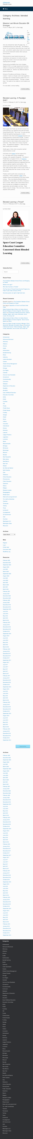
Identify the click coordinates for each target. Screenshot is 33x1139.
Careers (5, 361)
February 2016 (6, 702)
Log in (4, 545)
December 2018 (7, 627)
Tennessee (5, 503)
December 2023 (7, 562)
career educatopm (7, 359)
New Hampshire (7, 457)
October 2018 (6, 631)
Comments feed (7, 549)
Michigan (5, 446)
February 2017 (6, 675)
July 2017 (5, 664)
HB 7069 (28, 38)
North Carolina (6, 470)
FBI (4, 403)
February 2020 (6, 600)
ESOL (4, 397)
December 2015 (7, 706)
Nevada (5, 454)
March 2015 (6, 726)
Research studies (7, 490)
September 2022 (7, 573)
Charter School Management (10, 363)
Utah (4, 517)
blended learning (7, 352)
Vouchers (5, 519)
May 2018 (5, 642)
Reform (5, 486)
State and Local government (10, 497)
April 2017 (5, 671)
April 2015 (5, 724)
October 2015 (6, 711)
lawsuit (13, 153)
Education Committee (8, 395)
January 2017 (6, 678)
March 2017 (6, 673)
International (6, 426)
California (5, 357)
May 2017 (5, 669)
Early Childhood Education (9, 392)
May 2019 (5, 616)
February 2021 (6, 591)
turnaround (5, 510)
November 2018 (7, 629)
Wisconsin (5, 525)
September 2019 (7, 609)
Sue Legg (20, 27)
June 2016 (5, 693)
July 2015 (5, 718)
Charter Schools (7, 366)
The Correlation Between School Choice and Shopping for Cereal (16, 302)
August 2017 (6, 662)
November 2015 (7, 709)
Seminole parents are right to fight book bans (14, 293)
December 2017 (7, 653)
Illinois (4, 419)
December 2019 (7, 604)
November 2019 (7, 607)
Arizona (5, 346)
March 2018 (6, 647)
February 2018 (6, 649)
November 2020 (7, 598)
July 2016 (5, 691)
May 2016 (5, 695)
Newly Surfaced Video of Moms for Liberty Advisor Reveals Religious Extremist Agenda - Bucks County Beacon (16, 310)
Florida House (6, 408)
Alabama (5, 344)
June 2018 (5, 640)
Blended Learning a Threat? (13, 202)
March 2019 (6, 620)
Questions (5, 483)
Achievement (6, 337)
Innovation (5, 423)
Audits (4, 348)
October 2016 (6, 684)
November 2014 (7, 735)
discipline (5, 390)
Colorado (5, 372)
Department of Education (9, 386)
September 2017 (7, 660)
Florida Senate (6, 410)
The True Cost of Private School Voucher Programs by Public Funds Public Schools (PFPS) (16, 289)
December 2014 (7, 733)
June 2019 (5, 613)
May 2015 (5, 722)
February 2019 (6, 622)
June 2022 (5, 580)
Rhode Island (6, 494)
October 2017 (6, 658)
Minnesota (5, 448)
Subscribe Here (23, 746)
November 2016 (7, 682)
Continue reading (25, 88)
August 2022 (6, 576)
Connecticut (6, 377)
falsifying (24, 159)
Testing (5, 505)
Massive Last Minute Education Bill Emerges (16, 24)
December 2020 (7, 596)
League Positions (7, 434)
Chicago (5, 368)
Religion (5, 488)
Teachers (5, 501)
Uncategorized (6, 512)
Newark (5, 465)
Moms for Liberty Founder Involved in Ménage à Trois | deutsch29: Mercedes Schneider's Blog (16, 324)
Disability (5, 388)
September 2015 (7, 713)
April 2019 (5, 618)
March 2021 (6, 589)
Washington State (7, 523)
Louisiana (5, 439)
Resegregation (6, 492)
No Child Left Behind (8, 468)
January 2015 (6, 731)
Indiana (5, 421)
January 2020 (6, 602)
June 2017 (5, 667)
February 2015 (6, 729)
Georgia (5, 415)
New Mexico (6, 461)
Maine (4, 441)
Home (10, 321)
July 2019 (5, 611)
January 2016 (6, 704)
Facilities (5, 401)
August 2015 (6, 715)
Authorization (6, 350)
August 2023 (6, 567)
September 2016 (7, 687)
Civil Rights (6, 370)
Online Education (7, 477)
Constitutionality (7, 379)
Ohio (4, 472)
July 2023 (5, 569)
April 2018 (5, 644)
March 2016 (6, 700)
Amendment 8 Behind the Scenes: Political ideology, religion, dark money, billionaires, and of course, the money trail (16, 314)
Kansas (5, 428)
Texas (4, 508)
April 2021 (5, 587)
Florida (4, 406)
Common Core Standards (9, 375)
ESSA (4, 399)
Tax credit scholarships (8, 499)
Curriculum (5, 381)
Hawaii (4, 417)
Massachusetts (6, 443)
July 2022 (5, 578)
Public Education (7, 481)
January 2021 (6, 593)
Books (4, 355)
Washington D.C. (7, 521)
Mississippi (5, 450)
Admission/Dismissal (8, 339)
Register (5, 543)
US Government (7, 514)
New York (5, 463)
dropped (20, 136)
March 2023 (6, 571)
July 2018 (5, 638)
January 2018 (6, 651)
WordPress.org (6, 551)
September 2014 (7, 740)
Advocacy (5, 341)
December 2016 (7, 680)
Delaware (5, 383)
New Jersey (6, 459)
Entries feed (6, 547)
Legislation (5, 437)
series (20, 175)
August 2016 (6, 689)
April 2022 (5, 582)
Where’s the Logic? (7, 284)
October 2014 (6, 738)
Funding (5, 412)
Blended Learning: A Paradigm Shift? (14, 99)
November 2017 (7, 656)
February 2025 (6, 560)
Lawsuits (5, 432)
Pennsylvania (6, 479)
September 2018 (7, 633)
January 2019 (6, 624)
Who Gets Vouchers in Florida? (10, 287)
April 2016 (5, 698)
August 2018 (6, 636)
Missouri (5, 452)
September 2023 (7, 565)
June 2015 (5, 720)
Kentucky (5, 430)
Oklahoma (5, 474)
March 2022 (6, 585)
